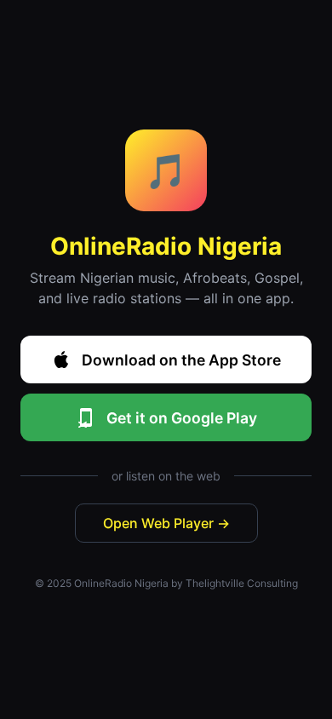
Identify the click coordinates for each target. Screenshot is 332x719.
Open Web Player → (166, 523)
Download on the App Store (181, 360)
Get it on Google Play (181, 418)
